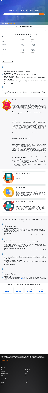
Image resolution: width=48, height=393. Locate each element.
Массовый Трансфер (4, 373)
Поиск (2, 369)
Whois (26, 373)
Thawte (2, 384)
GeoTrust (26, 380)
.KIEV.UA (29, 287)
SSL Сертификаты (5, 386)
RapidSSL (2, 382)
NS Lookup (3, 375)
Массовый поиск (27, 369)
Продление (3, 371)
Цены (25, 375)
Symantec (26, 382)
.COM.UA (18, 287)
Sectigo (2, 380)
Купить (7, 291)
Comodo (23, 278)
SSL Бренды (4, 378)
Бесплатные (3, 388)
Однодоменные (27, 388)
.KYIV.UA (41, 287)
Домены (3, 367)
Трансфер (26, 371)
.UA (7, 287)
